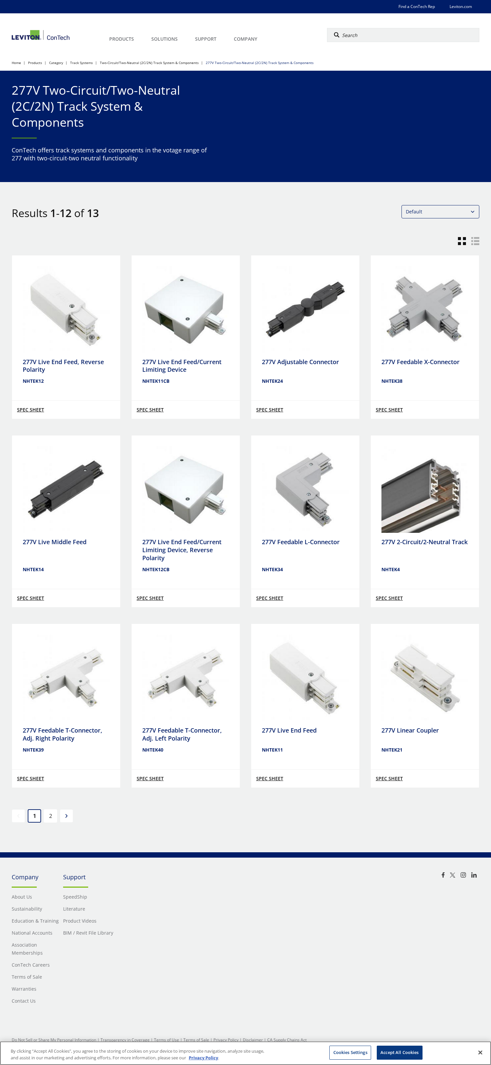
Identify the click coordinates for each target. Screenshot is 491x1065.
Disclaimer (253, 1040)
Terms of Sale (196, 1040)
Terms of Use (166, 1040)
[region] (245, 1053)
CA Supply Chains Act (287, 1040)
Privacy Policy (225, 1040)
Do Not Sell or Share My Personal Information (54, 1040)
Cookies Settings (350, 1052)
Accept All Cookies (399, 1052)
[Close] (480, 1052)
